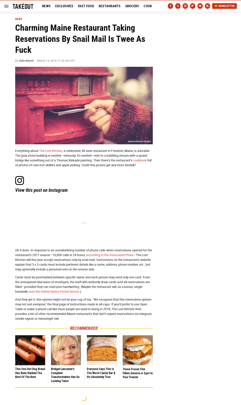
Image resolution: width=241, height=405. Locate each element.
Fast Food (86, 6)
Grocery (132, 6)
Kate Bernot (26, 60)
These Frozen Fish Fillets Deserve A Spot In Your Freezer (138, 373)
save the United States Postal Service (53, 292)
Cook (148, 6)
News (46, 6)
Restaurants (110, 6)
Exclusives (64, 6)
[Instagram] (185, 6)
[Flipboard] (192, 6)
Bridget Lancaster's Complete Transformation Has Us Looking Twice (65, 375)
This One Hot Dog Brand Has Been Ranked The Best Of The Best (30, 373)
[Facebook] (170, 6)
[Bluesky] (200, 6)
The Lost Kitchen (50, 151)
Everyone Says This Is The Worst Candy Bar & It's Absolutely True (101, 373)
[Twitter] (177, 6)
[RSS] (207, 6)
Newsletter (227, 6)
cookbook (140, 160)
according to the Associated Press (109, 255)
